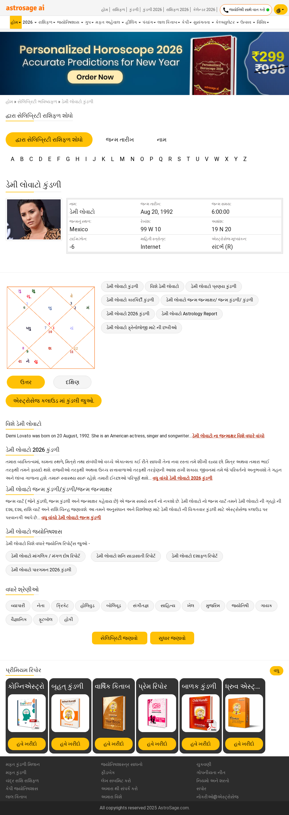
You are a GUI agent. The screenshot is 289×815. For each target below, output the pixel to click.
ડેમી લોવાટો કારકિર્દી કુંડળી (130, 300)
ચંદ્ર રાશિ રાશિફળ (22, 780)
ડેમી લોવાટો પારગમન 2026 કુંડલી (41, 569)
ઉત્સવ (246, 22)
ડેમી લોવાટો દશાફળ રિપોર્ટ (195, 556)
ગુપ (88, 22)
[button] (21, 63)
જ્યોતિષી (240, 605)
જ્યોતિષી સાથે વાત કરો (244, 10)
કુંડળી (134, 9)
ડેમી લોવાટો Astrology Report (189, 313)
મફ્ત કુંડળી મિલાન (23, 764)
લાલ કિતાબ (167, 22)
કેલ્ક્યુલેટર (226, 22)
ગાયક (266, 605)
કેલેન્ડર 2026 (204, 9)
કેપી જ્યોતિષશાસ (22, 788)
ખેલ (190, 605)
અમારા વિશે (111, 796)
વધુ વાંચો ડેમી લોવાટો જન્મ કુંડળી (71, 517)
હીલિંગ (132, 22)
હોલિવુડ (87, 605)
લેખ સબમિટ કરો (116, 780)
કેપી (185, 22)
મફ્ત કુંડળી (16, 772)
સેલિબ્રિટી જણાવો (119, 638)
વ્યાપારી (18, 605)
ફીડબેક (108, 772)
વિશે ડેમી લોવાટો (164, 286)
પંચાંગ (148, 22)
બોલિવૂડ (113, 605)
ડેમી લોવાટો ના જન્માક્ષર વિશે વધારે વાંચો (228, 436)
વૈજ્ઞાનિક (19, 619)
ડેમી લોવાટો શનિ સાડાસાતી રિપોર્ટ (126, 556)
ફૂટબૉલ (45, 619)
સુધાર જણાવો (172, 638)
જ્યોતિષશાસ (68, 22)
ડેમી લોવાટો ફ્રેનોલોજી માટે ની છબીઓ (141, 327)
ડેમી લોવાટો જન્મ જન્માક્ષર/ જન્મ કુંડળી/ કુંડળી (209, 300)
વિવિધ (261, 22)
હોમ (104, 9)
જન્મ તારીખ (120, 139)
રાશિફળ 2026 (177, 9)
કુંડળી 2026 (152, 9)
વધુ (276, 670)
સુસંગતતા (202, 22)
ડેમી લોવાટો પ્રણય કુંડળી (214, 286)
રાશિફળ (118, 9)
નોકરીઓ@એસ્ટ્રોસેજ (217, 796)
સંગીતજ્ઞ (141, 605)
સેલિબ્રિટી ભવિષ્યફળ (37, 101)
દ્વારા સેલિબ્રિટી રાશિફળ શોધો (49, 139)
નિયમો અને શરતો (212, 780)
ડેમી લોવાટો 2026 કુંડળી (128, 313)
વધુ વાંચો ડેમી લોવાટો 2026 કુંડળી (183, 478)
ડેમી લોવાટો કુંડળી (122, 286)
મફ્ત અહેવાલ (108, 22)
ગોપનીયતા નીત (210, 772)
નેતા (41, 605)
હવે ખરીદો (27, 744)
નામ (162, 139)
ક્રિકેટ (62, 605)
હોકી (68, 619)
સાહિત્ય (168, 605)
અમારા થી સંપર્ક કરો (119, 788)
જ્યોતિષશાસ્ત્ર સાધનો (122, 764)
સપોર (201, 788)
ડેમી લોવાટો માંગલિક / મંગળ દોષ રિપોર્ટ (45, 556)
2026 (28, 22)
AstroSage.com (173, 807)
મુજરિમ (213, 605)
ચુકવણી (203, 764)
